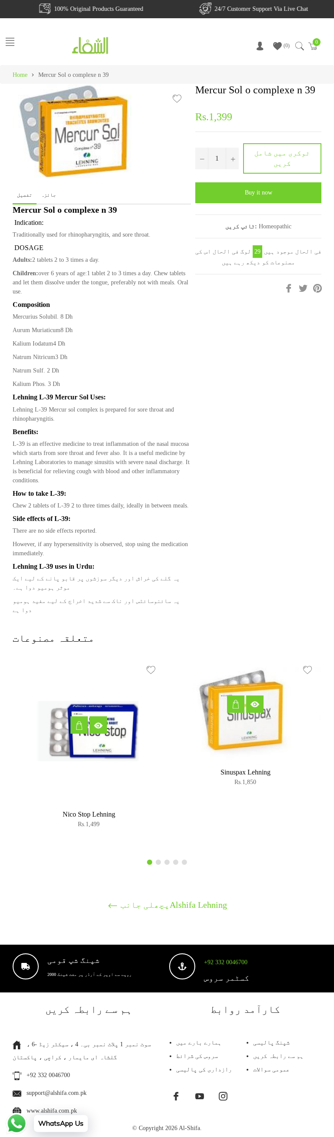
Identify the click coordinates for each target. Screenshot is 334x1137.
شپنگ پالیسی (271, 1042)
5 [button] (184, 862)
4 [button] (175, 862)
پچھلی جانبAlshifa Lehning (172, 905)
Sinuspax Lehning (245, 772)
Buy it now (258, 192)
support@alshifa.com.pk (57, 1093)
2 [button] (158, 862)
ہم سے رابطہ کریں (278, 1056)
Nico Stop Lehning (89, 814)
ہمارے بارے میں (198, 1042)
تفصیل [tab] (24, 195)
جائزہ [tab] (49, 195)
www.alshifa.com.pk (52, 1110)
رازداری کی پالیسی (204, 1069)
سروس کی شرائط (197, 1056)
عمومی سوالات (271, 1069)
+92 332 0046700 (225, 962)
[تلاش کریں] (299, 46)
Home (20, 75)
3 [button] (167, 862)
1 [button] (149, 862)
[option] (88, 745)
